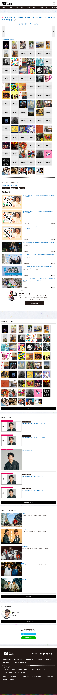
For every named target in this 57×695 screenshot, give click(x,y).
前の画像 (21, 24)
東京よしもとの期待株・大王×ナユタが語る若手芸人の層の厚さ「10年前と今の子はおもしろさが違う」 (38, 243)
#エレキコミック (5, 182)
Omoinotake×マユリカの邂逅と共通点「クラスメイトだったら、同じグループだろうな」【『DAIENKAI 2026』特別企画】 (39, 279)
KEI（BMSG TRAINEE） (27, 450)
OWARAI (4, 7)
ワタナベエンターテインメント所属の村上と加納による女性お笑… (34, 515)
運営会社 (5, 679)
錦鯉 (23, 563)
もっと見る (28, 596)
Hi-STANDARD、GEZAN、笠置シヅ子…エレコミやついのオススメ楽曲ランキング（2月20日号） (38, 212)
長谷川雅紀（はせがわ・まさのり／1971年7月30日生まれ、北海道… (35, 564)
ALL (47, 7)
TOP (4, 647)
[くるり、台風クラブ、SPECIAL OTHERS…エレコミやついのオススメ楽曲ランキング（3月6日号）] (6, 45)
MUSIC (10, 7)
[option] (28, 614)
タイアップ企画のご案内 (23, 676)
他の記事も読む (34, 303)
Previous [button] (2, 614)
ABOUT (5, 676)
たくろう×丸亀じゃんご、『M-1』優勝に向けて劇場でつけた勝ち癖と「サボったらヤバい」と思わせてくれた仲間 (39, 255)
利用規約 (12, 679)
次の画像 (36, 24)
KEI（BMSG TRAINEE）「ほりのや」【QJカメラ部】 (34, 423)
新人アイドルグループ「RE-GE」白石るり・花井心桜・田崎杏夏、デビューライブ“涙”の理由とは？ (38, 267)
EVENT (23, 672)
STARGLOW (25, 546)
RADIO (32, 669)
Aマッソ (24, 513)
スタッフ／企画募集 (36, 676)
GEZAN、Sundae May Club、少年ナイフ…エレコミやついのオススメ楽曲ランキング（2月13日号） (38, 227)
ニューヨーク (25, 529)
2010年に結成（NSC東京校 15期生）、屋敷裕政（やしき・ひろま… (35, 531)
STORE (17, 672)
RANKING (41, 7)
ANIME (28, 7)
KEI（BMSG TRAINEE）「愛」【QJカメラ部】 (33, 476)
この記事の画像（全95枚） (8, 39)
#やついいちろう (14, 182)
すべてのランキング (28, 502)
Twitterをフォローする (29, 633)
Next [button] (53, 614)
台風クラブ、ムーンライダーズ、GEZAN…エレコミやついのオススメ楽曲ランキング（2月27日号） (39, 196)
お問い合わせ (13, 676)
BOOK (38, 669)
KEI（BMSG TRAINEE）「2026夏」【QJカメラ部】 (34, 437)
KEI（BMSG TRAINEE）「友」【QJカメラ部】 (33, 490)
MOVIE (16, 7)
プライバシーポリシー (48, 676)
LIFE (44, 669)
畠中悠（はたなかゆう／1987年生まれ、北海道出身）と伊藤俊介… (35, 581)
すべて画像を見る (28, 409)
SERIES (34, 7)
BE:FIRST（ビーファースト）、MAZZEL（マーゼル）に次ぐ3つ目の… (35, 548)
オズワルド (24, 579)
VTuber (22, 7)
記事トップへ (28, 24)
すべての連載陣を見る (28, 621)
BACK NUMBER (8, 672)
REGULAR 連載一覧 (10, 647)
